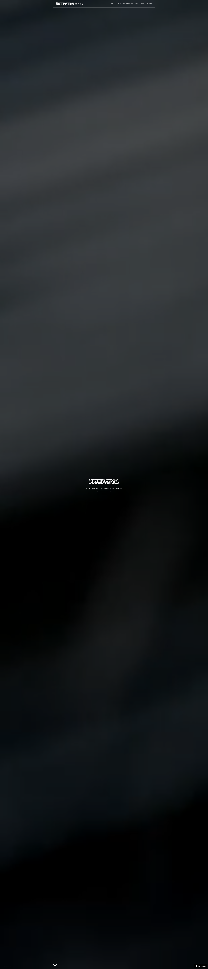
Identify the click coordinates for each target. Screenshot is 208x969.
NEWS (136, 3)
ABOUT (119, 3)
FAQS (142, 3)
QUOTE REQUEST (128, 3)
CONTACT (149, 3)
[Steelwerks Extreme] (62, 3)
